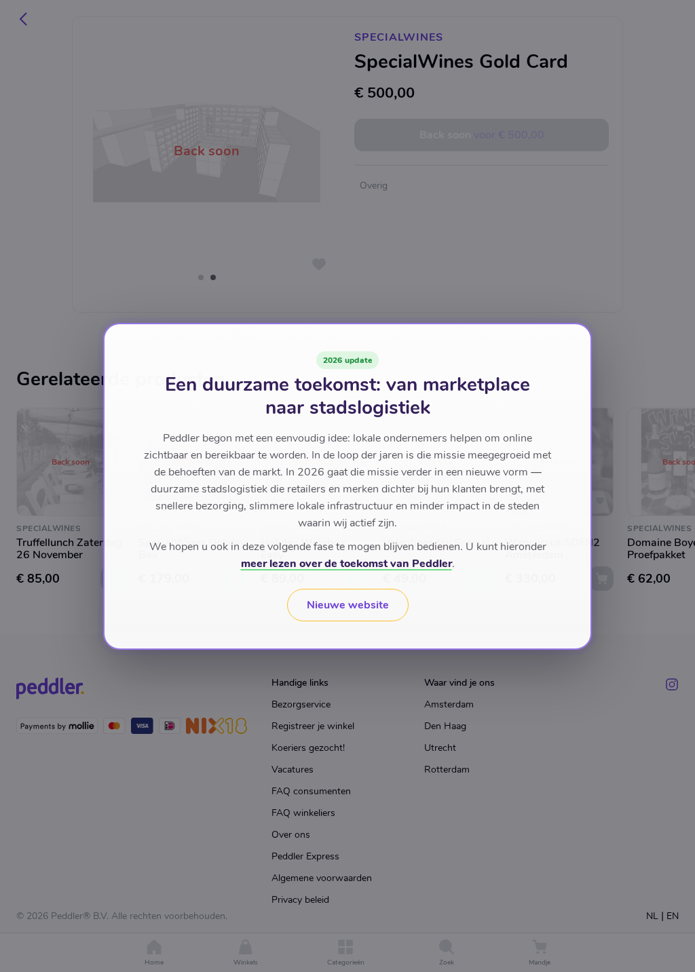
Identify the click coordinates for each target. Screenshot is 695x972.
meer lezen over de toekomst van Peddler (346, 563)
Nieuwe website (348, 605)
